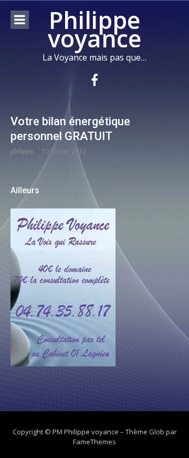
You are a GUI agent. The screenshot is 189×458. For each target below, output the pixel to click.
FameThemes (94, 441)
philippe (22, 151)
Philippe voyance (94, 29)
